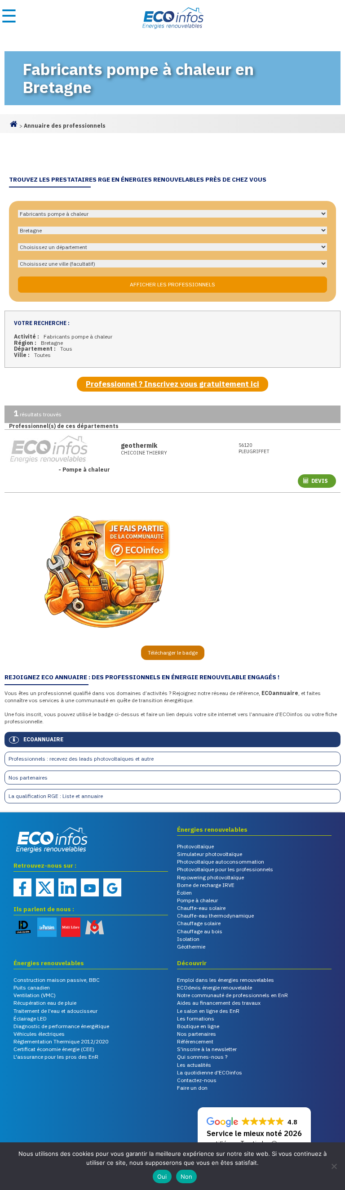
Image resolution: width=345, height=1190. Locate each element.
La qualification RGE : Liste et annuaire (56, 796)
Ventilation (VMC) (34, 995)
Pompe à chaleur (197, 900)
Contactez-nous (197, 1080)
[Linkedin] (67, 887)
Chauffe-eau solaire (201, 908)
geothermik (139, 445)
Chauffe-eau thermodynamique (215, 915)
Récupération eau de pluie (44, 1002)
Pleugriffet (254, 448)
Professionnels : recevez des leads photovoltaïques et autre (81, 758)
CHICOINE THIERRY (144, 453)
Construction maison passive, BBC (56, 979)
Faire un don (192, 1087)
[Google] (112, 887)
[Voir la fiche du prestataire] (60, 448)
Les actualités (194, 1064)
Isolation (188, 939)
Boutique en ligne (198, 1026)
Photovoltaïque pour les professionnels (225, 869)
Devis (319, 480)
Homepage (13, 127)
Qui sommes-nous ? (202, 1056)
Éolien (184, 892)
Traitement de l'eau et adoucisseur (55, 1010)
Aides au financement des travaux (219, 1002)
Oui (162, 1176)
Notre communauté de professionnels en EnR (232, 995)
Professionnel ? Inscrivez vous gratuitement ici (172, 384)
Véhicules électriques (39, 1033)
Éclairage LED (30, 1018)
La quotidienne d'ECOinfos (209, 1072)
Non (187, 1176)
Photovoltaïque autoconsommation (220, 861)
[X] (45, 887)
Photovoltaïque (195, 846)
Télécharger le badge (173, 652)
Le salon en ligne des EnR (208, 1010)
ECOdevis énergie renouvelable (214, 987)
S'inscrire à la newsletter (207, 1049)
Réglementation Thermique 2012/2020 (60, 1041)
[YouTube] (90, 887)
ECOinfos (172, 18)
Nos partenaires (28, 777)
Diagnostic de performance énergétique (61, 1026)
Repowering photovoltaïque (210, 877)
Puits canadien (31, 987)
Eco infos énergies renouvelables (35, 853)
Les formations (195, 1018)
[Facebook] (22, 887)
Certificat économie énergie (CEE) (53, 1049)
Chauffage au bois (199, 931)
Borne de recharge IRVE (205, 885)
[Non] (333, 1166)
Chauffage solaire (199, 923)
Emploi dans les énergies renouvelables (225, 979)
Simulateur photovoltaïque (209, 854)
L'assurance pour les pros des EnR (55, 1056)
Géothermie (191, 946)
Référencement (195, 1041)
